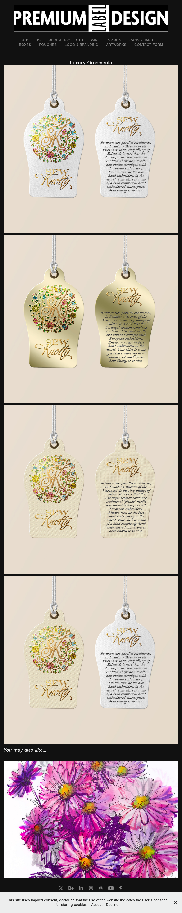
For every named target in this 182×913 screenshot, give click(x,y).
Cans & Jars (141, 40)
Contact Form (148, 45)
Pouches (48, 45)
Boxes (25, 45)
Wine (95, 40)
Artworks (116, 45)
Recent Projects (66, 40)
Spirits (114, 40)
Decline (112, 905)
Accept (96, 905)
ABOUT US (31, 40)
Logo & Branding (81, 45)
